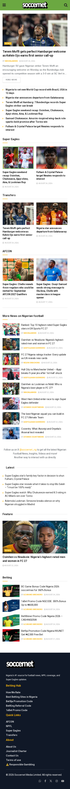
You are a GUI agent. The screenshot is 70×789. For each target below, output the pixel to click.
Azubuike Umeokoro (33, 595)
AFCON (10, 721)
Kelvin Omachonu (32, 363)
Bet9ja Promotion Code (19, 701)
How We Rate (13, 692)
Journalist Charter (16, 751)
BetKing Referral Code (18, 705)
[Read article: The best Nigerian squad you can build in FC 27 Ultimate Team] (11, 418)
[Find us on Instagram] (57, 781)
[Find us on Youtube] (62, 781)
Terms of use (13, 760)
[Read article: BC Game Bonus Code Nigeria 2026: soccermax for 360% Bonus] (11, 591)
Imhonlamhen (11, 61)
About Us (11, 746)
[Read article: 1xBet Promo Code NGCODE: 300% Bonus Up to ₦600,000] (11, 606)
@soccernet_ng (28, 449)
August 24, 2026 (28, 61)
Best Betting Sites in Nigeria (21, 696)
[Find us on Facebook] (45, 781)
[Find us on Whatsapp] (40, 781)
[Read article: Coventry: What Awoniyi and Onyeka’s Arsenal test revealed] (11, 433)
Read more (13, 79)
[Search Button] (65, 5)
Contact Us (12, 755)
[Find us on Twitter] (50, 781)
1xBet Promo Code (16, 710)
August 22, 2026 (47, 333)
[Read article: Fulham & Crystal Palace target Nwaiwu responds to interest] (52, 157)
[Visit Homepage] (35, 5)
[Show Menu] (4, 5)
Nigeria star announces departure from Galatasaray (35, 97)
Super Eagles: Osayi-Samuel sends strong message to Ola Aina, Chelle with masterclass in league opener (51, 291)
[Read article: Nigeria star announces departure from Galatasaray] (52, 213)
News (8, 43)
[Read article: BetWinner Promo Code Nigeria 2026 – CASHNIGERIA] (11, 620)
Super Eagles (13, 730)
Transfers (11, 735)
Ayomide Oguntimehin (34, 407)
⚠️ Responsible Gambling (20, 764)
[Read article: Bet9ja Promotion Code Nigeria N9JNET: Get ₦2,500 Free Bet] (11, 635)
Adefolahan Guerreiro (34, 348)
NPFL (9, 726)
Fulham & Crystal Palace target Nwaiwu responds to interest (50, 175)
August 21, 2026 (53, 639)
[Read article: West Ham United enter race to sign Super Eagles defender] (11, 403)
